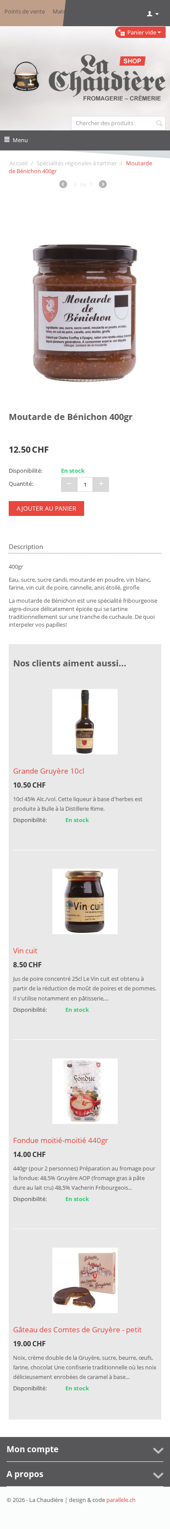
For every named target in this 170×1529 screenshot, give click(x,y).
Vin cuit (25, 950)
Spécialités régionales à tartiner (77, 163)
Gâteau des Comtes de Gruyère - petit (77, 1329)
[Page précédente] (63, 185)
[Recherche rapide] (159, 124)
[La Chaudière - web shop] (85, 78)
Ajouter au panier (46, 508)
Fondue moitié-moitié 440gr (60, 1140)
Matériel (63, 11)
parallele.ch (121, 1500)
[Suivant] (103, 185)
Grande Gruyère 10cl (48, 771)
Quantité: (21, 484)
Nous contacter (102, 11)
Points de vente (24, 11)
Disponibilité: (25, 470)
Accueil (18, 163)
